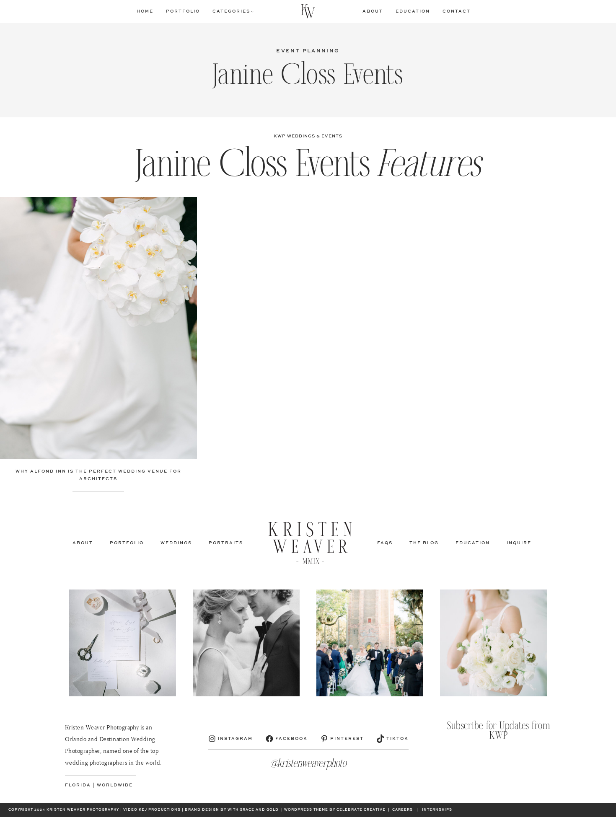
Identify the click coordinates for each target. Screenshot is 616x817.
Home (145, 11)
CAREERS (402, 810)
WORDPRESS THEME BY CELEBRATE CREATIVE (335, 810)
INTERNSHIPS (437, 810)
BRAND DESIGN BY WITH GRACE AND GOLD (232, 810)
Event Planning (308, 51)
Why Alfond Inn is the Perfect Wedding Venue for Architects (98, 475)
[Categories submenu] (252, 11)
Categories (231, 11)
